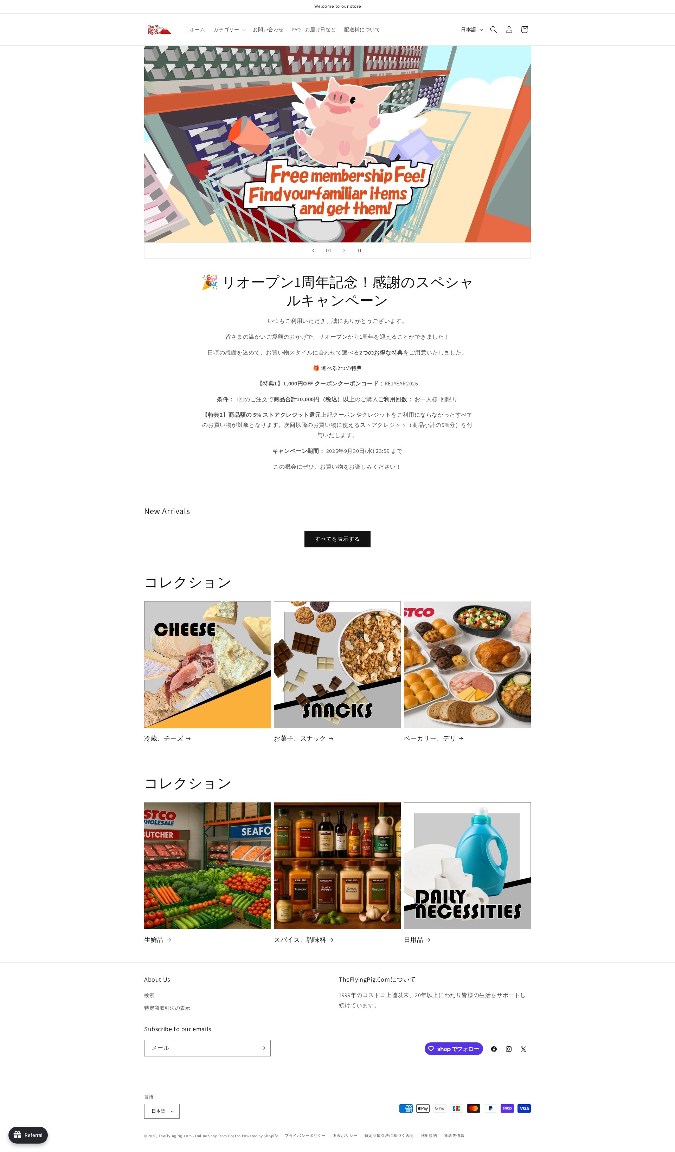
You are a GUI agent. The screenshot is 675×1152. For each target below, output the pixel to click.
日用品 (414, 940)
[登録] (262, 1048)
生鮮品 (154, 940)
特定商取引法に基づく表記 (389, 1135)
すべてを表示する (337, 538)
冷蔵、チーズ (164, 738)
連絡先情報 (454, 1135)
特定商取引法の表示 (167, 1008)
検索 (149, 995)
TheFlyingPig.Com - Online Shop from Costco (200, 1135)
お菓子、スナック (300, 738)
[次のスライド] (344, 250)
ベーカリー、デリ (430, 738)
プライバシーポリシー (305, 1135)
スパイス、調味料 (300, 940)
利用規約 (429, 1135)
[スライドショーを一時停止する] (361, 250)
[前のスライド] (313, 250)
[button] (229, 29)
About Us (157, 979)
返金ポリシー (345, 1135)
